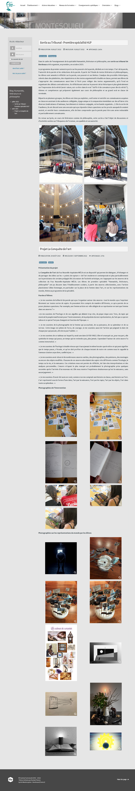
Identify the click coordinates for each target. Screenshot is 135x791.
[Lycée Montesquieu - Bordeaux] (10, 6)
